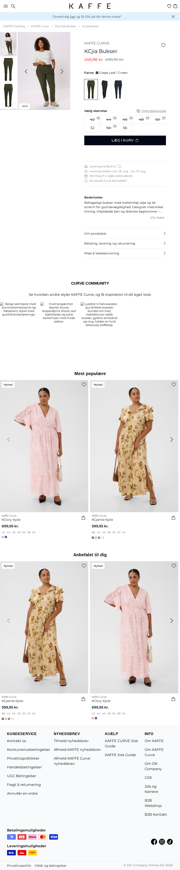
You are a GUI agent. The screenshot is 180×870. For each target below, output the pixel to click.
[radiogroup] (125, 124)
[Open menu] (5, 6)
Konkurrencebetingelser (28, 750)
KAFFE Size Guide (120, 755)
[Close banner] (173, 16)
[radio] (92, 128)
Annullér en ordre (22, 793)
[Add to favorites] (163, 45)
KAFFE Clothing (14, 26)
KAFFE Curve (40, 26)
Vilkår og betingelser (50, 866)
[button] (125, 234)
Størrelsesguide (154, 111)
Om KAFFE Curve (154, 752)
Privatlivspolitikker (23, 758)
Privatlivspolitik (19, 866)
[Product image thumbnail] (8, 43)
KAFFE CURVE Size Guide (121, 743)
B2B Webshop (153, 803)
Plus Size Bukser (65, 26)
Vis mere (157, 218)
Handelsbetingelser (24, 767)
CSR (148, 778)
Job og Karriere (151, 789)
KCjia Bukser (90, 26)
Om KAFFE (154, 741)
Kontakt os (16, 741)
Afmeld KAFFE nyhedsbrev (77, 750)
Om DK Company (153, 766)
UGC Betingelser (21, 776)
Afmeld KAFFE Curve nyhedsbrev (72, 761)
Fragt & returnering (24, 785)
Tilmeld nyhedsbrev (71, 741)
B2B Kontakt (156, 814)
